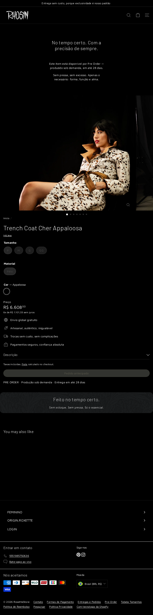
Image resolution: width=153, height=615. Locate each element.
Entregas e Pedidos (89, 601)
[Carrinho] (137, 15)
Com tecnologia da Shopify (92, 606)
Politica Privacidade (61, 606)
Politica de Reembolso (16, 606)
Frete (24, 364)
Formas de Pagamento (60, 601)
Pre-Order (111, 601)
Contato (38, 601)
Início (6, 218)
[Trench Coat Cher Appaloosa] (28, 464)
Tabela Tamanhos (131, 601)
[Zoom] (128, 205)
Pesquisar (39, 606)
